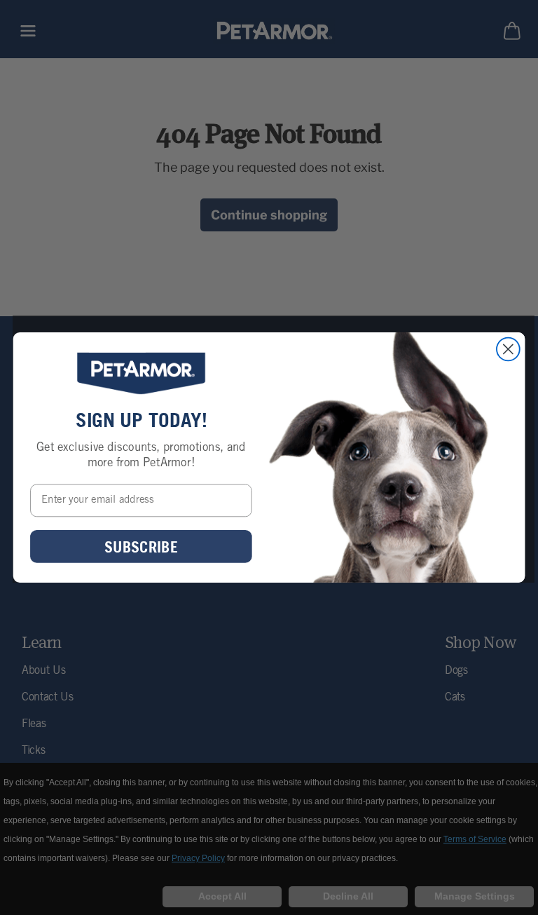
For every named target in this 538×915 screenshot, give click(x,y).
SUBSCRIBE (141, 546)
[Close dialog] (508, 349)
